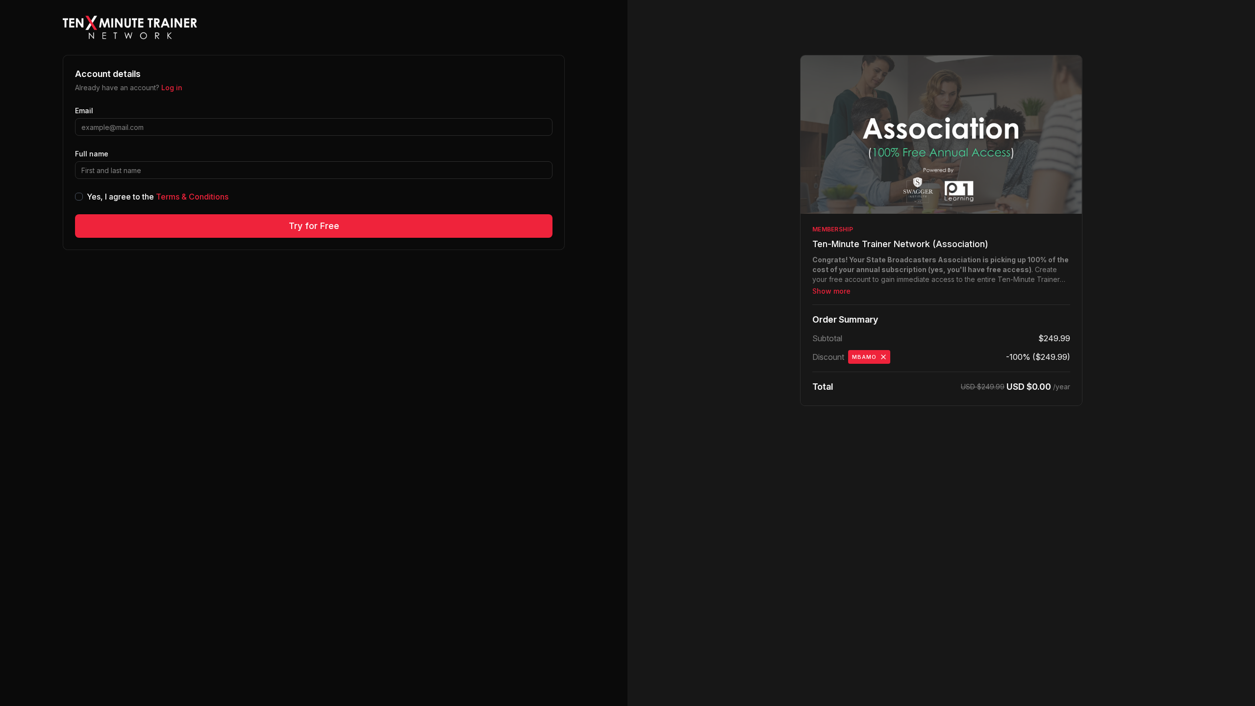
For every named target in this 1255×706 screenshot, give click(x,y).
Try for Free (314, 226)
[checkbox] (79, 197)
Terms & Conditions (192, 197)
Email (84, 110)
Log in (171, 87)
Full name (91, 154)
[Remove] (883, 357)
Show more (831, 291)
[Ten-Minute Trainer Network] (130, 27)
